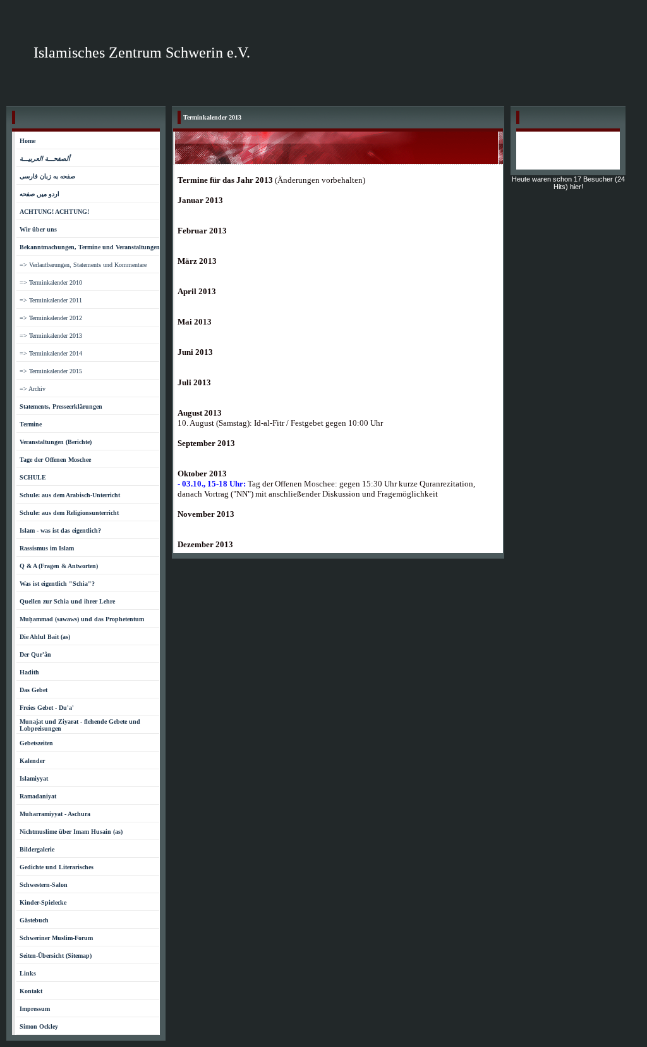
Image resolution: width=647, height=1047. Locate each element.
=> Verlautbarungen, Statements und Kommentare (83, 264)
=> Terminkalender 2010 (51, 282)
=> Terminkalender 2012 (51, 317)
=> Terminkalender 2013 (51, 335)
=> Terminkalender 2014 (51, 353)
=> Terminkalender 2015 (51, 371)
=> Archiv (32, 388)
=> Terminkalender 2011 (51, 300)
